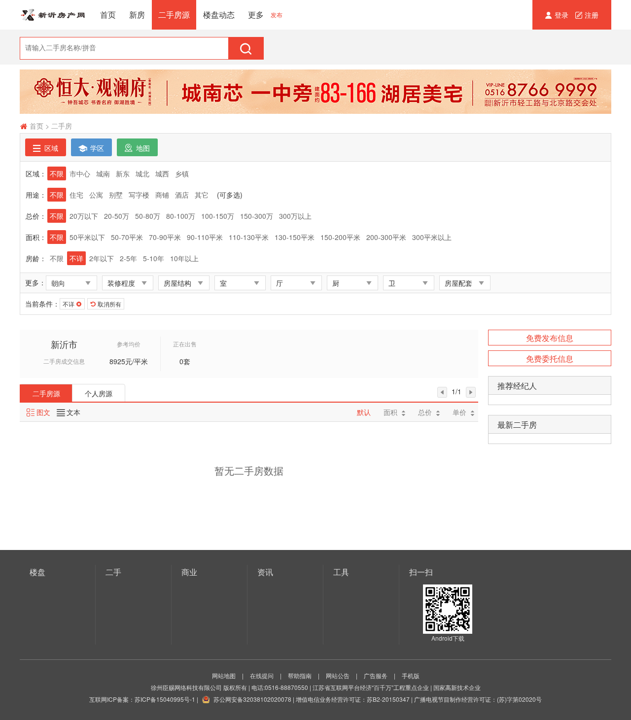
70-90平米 (165, 237)
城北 (142, 173)
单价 (459, 411)
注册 (591, 15)
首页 (108, 14)
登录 (562, 15)
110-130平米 (249, 237)
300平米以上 (432, 237)
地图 (142, 148)
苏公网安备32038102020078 (252, 699)
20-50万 (116, 216)
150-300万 (256, 216)
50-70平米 (127, 237)
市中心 (80, 173)
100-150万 (217, 216)
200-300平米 (386, 237)
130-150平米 (295, 237)
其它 (202, 195)
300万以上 (295, 216)
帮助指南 (300, 675)
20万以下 (84, 216)
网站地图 (224, 675)
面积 (390, 411)
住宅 (76, 195)
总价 (425, 411)
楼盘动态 (219, 14)
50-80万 (147, 216)
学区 (96, 148)
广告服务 (375, 675)
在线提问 (262, 675)
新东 (123, 173)
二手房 (61, 126)
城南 (103, 173)
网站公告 (338, 675)
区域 (50, 148)
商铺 (162, 195)
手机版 (411, 675)
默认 (364, 411)
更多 (256, 14)
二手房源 (174, 14)
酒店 (182, 195)
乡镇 (182, 173)
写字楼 (139, 195)
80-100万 (180, 216)
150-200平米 (340, 237)
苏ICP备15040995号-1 (165, 699)
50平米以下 (87, 237)
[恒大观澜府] (315, 91)
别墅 (116, 195)
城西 (162, 173)
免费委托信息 (549, 358)
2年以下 (101, 258)
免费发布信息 (549, 337)
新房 (137, 14)
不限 (57, 173)
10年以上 (184, 258)
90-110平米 (205, 237)
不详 (76, 258)
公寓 (96, 195)
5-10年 (153, 258)
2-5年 (128, 258)
